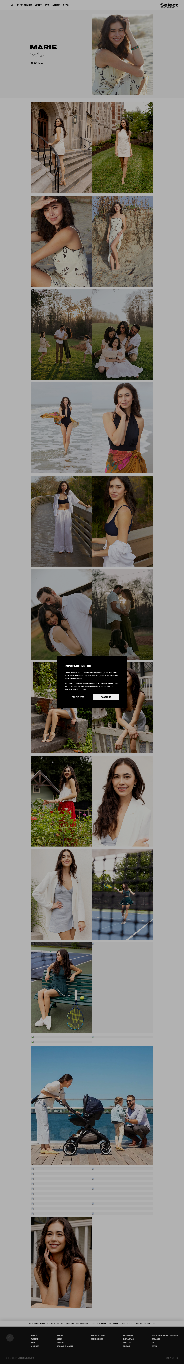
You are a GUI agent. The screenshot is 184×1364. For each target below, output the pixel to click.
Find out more (78, 697)
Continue (106, 697)
